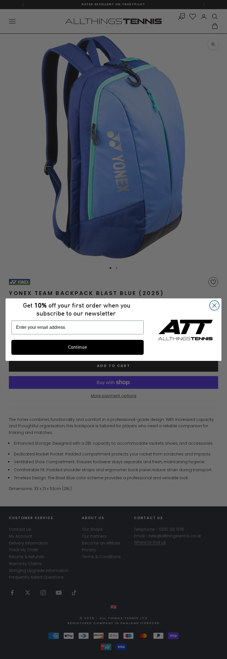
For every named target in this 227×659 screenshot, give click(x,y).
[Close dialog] (214, 305)
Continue (77, 347)
